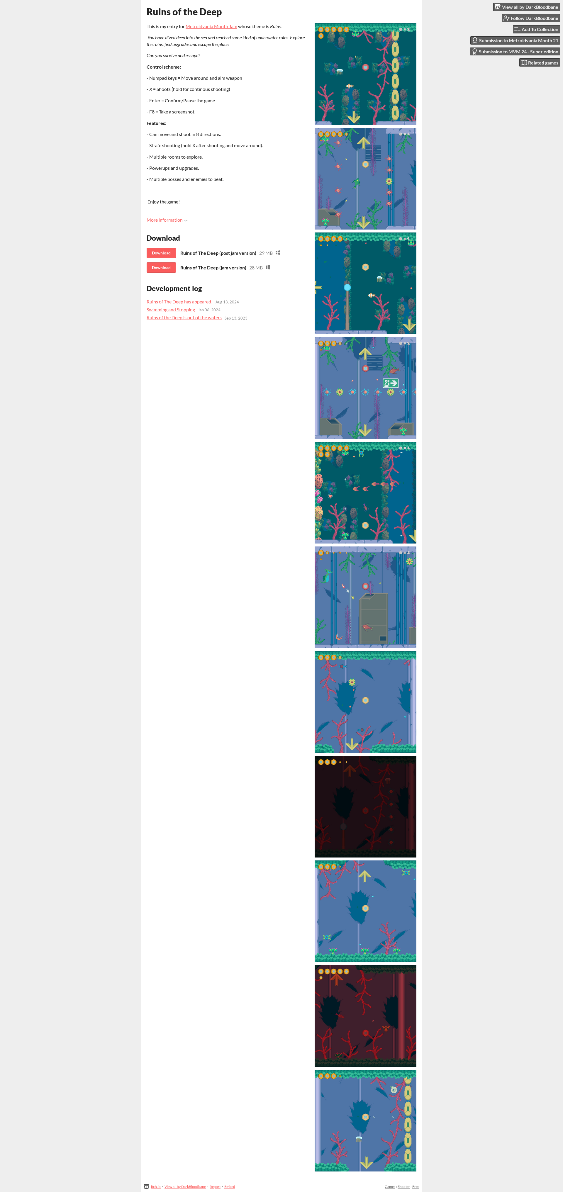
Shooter (404, 1186)
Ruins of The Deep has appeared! (180, 301)
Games (390, 1186)
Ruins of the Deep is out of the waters (184, 317)
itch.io (156, 1186)
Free (415, 1186)
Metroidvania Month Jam (211, 26)
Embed (229, 1186)
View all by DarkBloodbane (185, 1186)
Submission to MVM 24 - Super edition (518, 51)
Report (215, 1186)
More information (165, 220)
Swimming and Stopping (171, 309)
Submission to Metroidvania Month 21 (518, 40)
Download (161, 252)
